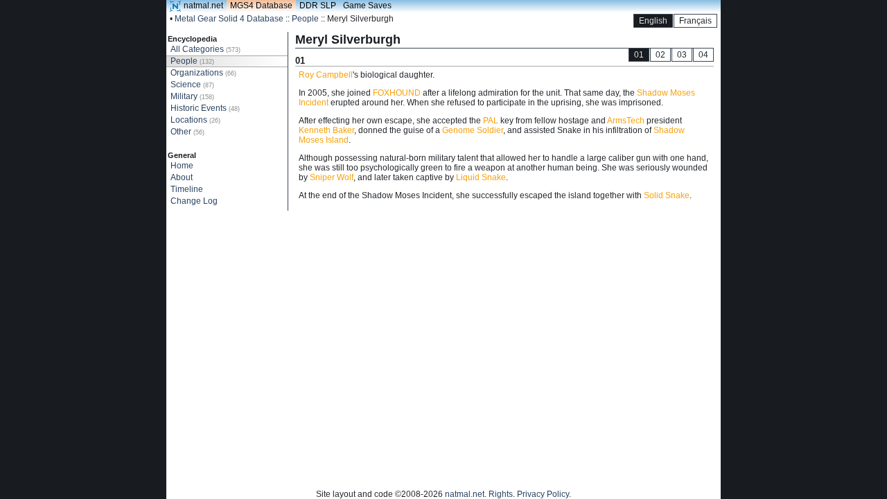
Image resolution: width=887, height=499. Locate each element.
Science (192, 84)
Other (187, 132)
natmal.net (203, 5)
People (305, 19)
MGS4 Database (261, 5)
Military (192, 96)
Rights (501, 494)
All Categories (205, 49)
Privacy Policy (543, 494)
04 (703, 55)
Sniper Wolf (331, 177)
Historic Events (205, 108)
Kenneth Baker (326, 130)
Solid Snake (667, 195)
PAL (490, 120)
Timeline (186, 189)
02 (660, 55)
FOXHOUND (397, 93)
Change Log (194, 201)
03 (682, 55)
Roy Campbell (326, 75)
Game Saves (367, 5)
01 (639, 55)
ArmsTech (625, 120)
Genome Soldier (472, 130)
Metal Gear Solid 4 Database (229, 19)
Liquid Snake (481, 177)
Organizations (203, 73)
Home (181, 165)
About (181, 177)
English (653, 21)
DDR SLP (317, 5)
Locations (195, 120)
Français (695, 21)
